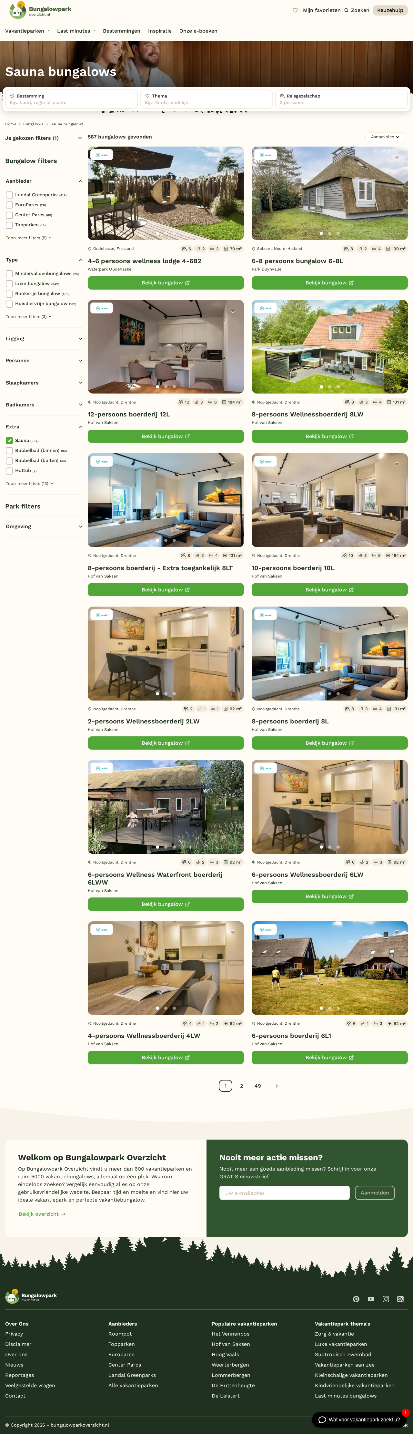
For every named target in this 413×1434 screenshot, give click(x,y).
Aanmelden (375, 1193)
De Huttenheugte (233, 1385)
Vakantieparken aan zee (345, 1365)
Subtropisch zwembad (343, 1354)
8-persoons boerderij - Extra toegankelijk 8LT (160, 568)
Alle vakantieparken (133, 1385)
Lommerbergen (231, 1375)
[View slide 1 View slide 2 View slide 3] (166, 193)
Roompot (120, 1334)
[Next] (233, 204)
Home (10, 124)
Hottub (25, 470)
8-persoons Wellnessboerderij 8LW (308, 414)
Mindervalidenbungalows (47, 273)
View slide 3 (174, 233)
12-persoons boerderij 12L (129, 414)
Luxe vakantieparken (341, 1344)
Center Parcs (33, 214)
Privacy (14, 1334)
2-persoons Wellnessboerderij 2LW (144, 721)
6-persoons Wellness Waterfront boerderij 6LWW (155, 878)
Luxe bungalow (37, 283)
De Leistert (226, 1396)
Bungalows (33, 124)
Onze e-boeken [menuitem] (198, 31)
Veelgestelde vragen (30, 1385)
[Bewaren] (233, 157)
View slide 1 (157, 233)
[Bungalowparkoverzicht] (40, 10)
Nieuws (14, 1365)
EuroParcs (30, 204)
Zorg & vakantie (334, 1334)
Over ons (16, 1354)
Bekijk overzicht (39, 1214)
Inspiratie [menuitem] (160, 31)
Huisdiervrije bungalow (45, 303)
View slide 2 (165, 233)
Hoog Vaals (225, 1354)
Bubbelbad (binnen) (41, 450)
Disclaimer (18, 1344)
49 (258, 1086)
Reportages (19, 1375)
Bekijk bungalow (162, 283)
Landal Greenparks (40, 194)
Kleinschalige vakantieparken (351, 1375)
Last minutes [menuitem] (73, 31)
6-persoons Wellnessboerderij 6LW (308, 874)
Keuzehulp (390, 10)
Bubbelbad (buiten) (40, 460)
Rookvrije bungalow (42, 293)
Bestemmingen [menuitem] (121, 31)
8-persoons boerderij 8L (290, 721)
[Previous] (96, 204)
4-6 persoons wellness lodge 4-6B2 (144, 261)
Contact (15, 1396)
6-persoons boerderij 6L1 (291, 1036)
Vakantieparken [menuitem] (24, 31)
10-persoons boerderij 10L (293, 568)
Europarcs (121, 1354)
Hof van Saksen (231, 1344)
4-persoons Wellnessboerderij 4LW (144, 1036)
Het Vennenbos (230, 1334)
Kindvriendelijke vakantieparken (355, 1385)
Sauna (27, 440)
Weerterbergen (230, 1365)
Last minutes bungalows (346, 1396)
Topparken (30, 224)
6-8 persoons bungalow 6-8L (297, 261)
